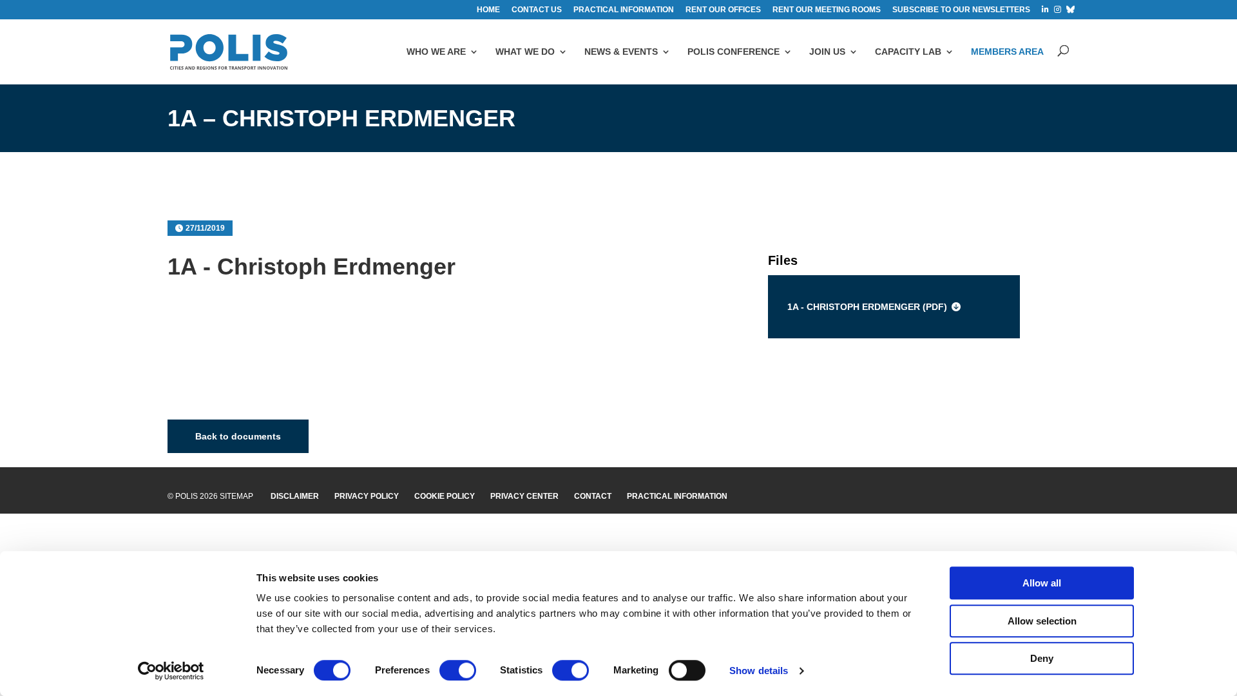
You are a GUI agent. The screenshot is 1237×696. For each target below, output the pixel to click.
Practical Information (677, 496)
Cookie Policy (444, 496)
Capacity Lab (908, 51)
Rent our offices (723, 10)
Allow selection (1042, 620)
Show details (758, 670)
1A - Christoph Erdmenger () (867, 307)
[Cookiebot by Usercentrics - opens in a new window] (171, 671)
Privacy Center (524, 496)
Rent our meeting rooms (826, 10)
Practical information (623, 10)
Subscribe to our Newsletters (961, 10)
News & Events (621, 51)
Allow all (1041, 582)
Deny (1041, 658)
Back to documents (238, 436)
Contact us (537, 10)
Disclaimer (295, 496)
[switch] (457, 670)
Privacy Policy (366, 496)
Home (488, 10)
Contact (592, 496)
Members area (1007, 51)
